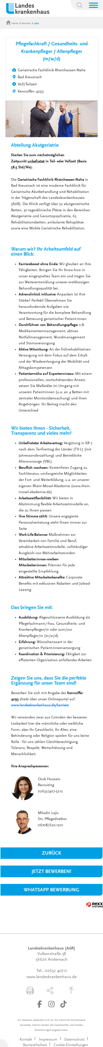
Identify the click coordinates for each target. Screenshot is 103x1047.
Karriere (26, 23)
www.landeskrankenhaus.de (51, 977)
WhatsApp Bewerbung (51, 890)
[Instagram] (51, 1004)
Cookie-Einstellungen (71, 1045)
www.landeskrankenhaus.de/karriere (40, 705)
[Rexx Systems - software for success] (94, 905)
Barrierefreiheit (35, 1045)
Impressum (48, 1040)
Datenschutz (74, 1040)
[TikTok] (63, 1004)
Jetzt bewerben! (51, 871)
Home (14, 23)
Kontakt (26, 1040)
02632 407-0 (56, 971)
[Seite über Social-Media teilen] (50, 990)
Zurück (51, 853)
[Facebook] (39, 1004)
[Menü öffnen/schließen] (93, 5)
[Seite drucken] (30, 990)
